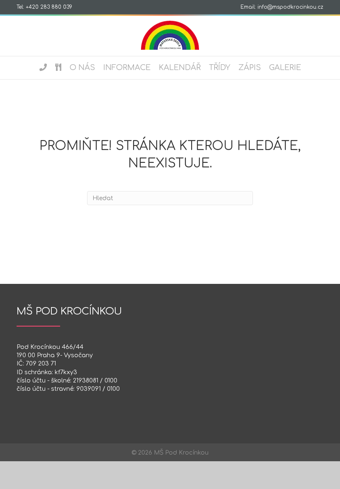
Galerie (285, 67)
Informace (127, 67)
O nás (82, 67)
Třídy (219, 67)
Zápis (249, 67)
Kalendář (180, 67)
